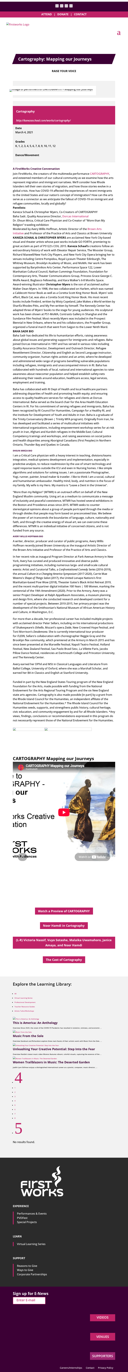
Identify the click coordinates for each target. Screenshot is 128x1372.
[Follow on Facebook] (61, 5)
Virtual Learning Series (31, 1244)
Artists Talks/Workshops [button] (24, 1011)
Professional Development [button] (25, 1002)
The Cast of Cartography (64, 960)
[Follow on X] (57, 5)
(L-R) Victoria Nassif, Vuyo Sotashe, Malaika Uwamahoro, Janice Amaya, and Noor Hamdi (64, 942)
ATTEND (46, 14)
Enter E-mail (25, 1300)
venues (102, 1336)
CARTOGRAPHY (99, 174)
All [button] (15, 993)
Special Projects (27, 1222)
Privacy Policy (105, 1368)
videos (102, 1317)
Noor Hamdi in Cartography (63, 926)
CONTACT (80, 14)
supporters (102, 1356)
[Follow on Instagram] (66, 5)
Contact (90, 1368)
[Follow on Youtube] (71, 5)
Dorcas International (75, 216)
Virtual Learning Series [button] (23, 998)
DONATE (62, 14)
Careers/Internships (71, 1368)
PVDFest (22, 1218)
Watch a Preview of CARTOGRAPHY (64, 911)
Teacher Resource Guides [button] (24, 1006)
